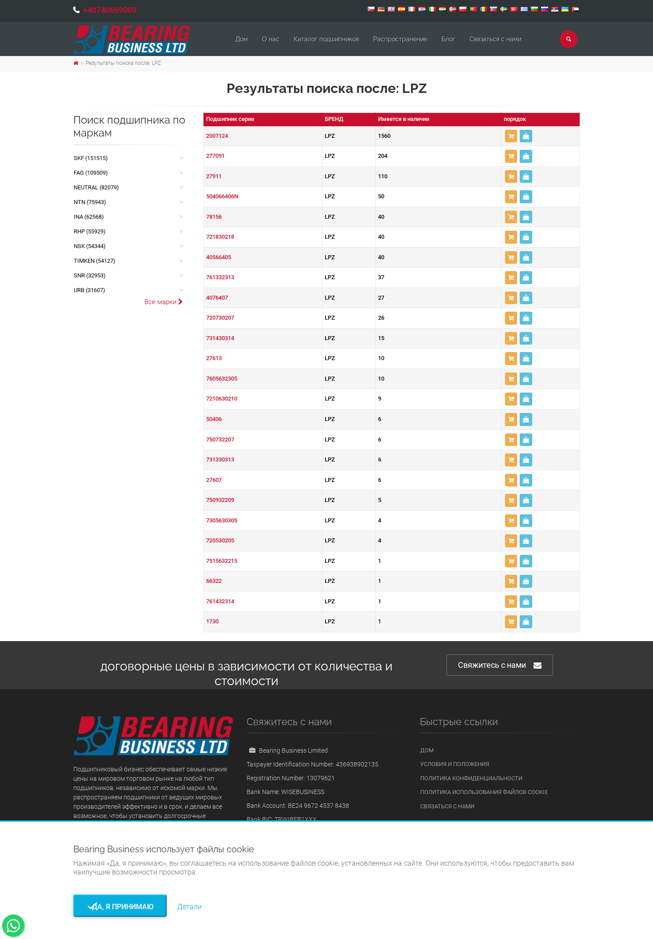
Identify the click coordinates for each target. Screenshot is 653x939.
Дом (241, 39)
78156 (214, 216)
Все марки (161, 302)
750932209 (220, 500)
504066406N (222, 196)
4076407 (217, 297)
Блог (448, 39)
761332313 (220, 277)
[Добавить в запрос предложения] (511, 136)
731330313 (220, 459)
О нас (270, 39)
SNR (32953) (90, 275)
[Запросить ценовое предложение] (526, 136)
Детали (189, 907)
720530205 (220, 540)
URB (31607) (89, 290)
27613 (214, 358)
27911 (214, 176)
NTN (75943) (90, 202)
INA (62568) (89, 216)
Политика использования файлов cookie (484, 792)
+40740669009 (109, 10)
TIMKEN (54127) (94, 260)
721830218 (220, 236)
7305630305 (221, 520)
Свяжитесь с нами (492, 665)
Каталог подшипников (326, 39)
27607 (214, 480)
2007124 (217, 135)
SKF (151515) (91, 158)
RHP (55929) (90, 231)
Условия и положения (454, 764)
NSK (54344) (90, 246)
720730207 (220, 317)
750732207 (220, 439)
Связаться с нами (496, 39)
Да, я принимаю (120, 907)
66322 (214, 581)
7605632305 (221, 378)
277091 (215, 155)
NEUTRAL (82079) (96, 187)
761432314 (220, 601)
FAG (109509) (91, 172)
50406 (214, 419)
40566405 (218, 257)
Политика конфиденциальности (471, 778)
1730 (212, 621)
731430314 (220, 338)
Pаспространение (400, 39)
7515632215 (221, 561)
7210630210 (221, 398)
